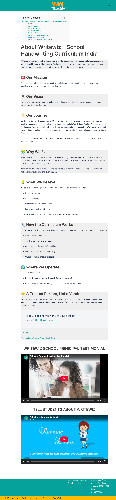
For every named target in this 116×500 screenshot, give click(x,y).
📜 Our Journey (35, 28)
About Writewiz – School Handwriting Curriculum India (45, 21)
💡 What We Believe (36, 33)
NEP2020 (25, 333)
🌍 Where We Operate (37, 37)
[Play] (24, 400)
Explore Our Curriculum (39, 320)
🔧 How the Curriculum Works (39, 35)
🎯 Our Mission (35, 24)
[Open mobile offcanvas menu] (6, 5)
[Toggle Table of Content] (64, 18)
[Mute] (101, 400)
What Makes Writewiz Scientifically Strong (39, 338)
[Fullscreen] (105, 400)
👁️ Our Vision (34, 26)
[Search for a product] (110, 6)
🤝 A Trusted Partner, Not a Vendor (41, 39)
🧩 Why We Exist (36, 30)
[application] (64, 378)
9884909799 (97, 492)
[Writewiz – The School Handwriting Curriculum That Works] (58, 5)
